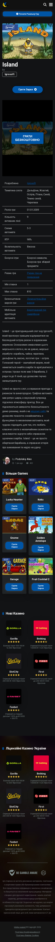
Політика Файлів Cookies (27, 935)
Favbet (14, 707)
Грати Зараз (25, 89)
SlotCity (13, 671)
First (41, 671)
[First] (41, 667)
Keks (41, 499)
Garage (14, 579)
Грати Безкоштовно (27, 138)
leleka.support (20, 927)
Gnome (14, 537)
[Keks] (41, 494)
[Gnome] (14, 532)
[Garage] (14, 574)
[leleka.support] (5, 4)
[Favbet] (13, 703)
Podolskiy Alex (23, 459)
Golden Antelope (40, 539)
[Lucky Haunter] (14, 494)
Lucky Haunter (14, 499)
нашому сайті (38, 411)
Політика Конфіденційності (27, 932)
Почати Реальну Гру (28, 14)
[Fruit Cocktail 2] (41, 574)
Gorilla (14, 638)
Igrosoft (9, 74)
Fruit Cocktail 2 (40, 579)
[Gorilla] (13, 634)
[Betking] (41, 634)
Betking (41, 638)
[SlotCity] (13, 667)
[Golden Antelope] (41, 532)
